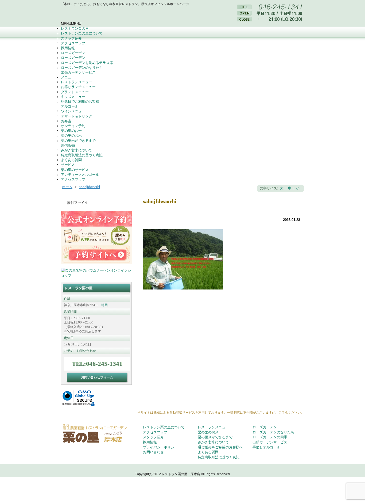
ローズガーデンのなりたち (82, 68)
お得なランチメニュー (78, 87)
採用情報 (68, 48)
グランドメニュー (75, 92)
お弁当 (66, 121)
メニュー (68, 77)
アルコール (69, 106)
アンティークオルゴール (80, 175)
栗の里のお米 (71, 131)
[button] (71, 24)
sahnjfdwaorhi (89, 187)
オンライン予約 (73, 126)
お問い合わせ (153, 452)
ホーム (67, 187)
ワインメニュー (73, 111)
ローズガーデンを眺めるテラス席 (87, 63)
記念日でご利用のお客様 (80, 102)
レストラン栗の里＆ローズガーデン (112, 13)
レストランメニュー (76, 82)
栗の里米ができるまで (78, 141)
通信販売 (68, 145)
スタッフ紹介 (71, 38)
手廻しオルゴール (266, 447)
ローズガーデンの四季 (270, 437)
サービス (68, 165)
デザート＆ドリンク (76, 116)
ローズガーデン (73, 53)
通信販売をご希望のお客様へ (220, 447)
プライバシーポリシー (160, 447)
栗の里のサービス (75, 170)
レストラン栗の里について (82, 33)
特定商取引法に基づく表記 (82, 155)
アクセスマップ (73, 43)
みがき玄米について (76, 150)
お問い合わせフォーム (97, 377)
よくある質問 (71, 160)
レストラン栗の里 (75, 28)
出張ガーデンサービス (78, 72)
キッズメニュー (73, 97)
